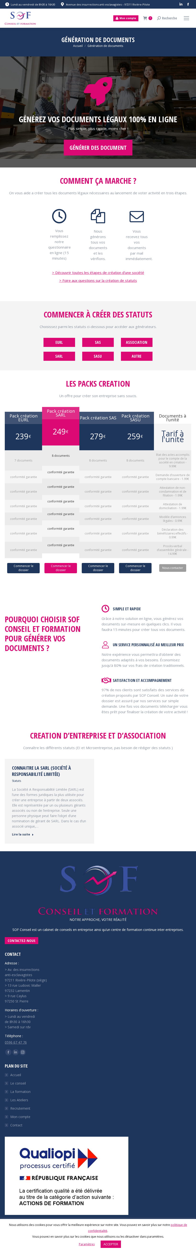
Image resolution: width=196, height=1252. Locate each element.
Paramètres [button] (87, 1244)
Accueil (15, 1075)
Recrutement (20, 1108)
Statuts (16, 781)
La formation (20, 1091)
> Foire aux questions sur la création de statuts (98, 280)
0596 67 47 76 (16, 1042)
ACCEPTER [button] (110, 1244)
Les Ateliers (19, 1100)
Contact (16, 1125)
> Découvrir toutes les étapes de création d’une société (98, 272)
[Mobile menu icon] (186, 18)
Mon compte (20, 1116)
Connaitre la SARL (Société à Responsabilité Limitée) (41, 771)
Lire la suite (21, 834)
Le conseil (18, 1083)
